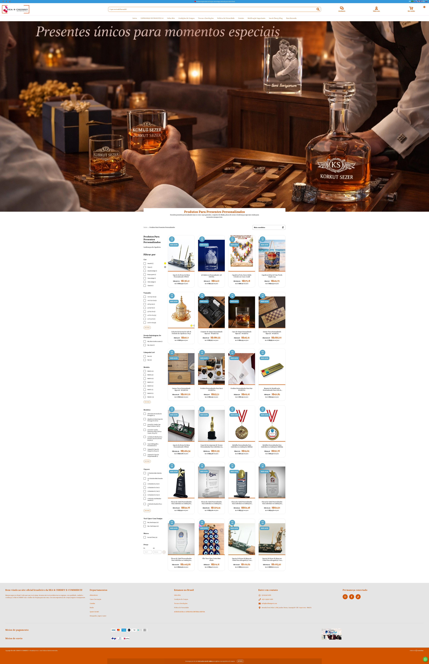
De (144, 548)
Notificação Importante (256, 18)
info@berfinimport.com (269, 603)
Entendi (240, 661)
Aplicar (164, 552)
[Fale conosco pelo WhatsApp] (425, 659)
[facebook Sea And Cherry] (6, 1)
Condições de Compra (186, 18)
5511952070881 (266, 595)
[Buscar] (318, 9)
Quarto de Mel (94, 612)
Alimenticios (94, 595)
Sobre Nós (171, 18)
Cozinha (92, 603)
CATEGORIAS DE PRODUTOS (151, 18)
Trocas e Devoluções (206, 18)
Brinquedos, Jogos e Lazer (98, 616)
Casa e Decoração (95, 599)
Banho (92, 608)
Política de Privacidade (225, 18)
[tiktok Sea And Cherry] (9, 1)
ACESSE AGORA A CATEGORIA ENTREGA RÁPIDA (189, 612)
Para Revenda (291, 18)
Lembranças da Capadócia (152, 247)
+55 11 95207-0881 (267, 599)
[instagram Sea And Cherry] (3, 1)
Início (134, 18)
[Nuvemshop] (417, 651)
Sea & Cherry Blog (276, 18)
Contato (241, 18)
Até (154, 548)
